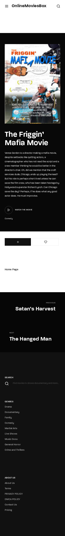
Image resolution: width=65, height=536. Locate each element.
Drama (8, 407)
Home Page (11, 269)
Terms (8, 488)
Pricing (8, 510)
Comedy (9, 219)
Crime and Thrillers (15, 450)
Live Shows (11, 434)
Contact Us (11, 505)
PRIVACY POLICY (14, 494)
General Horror (13, 445)
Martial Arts (11, 428)
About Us (10, 483)
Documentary (12, 412)
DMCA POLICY (12, 499)
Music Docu (11, 439)
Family (8, 418)
